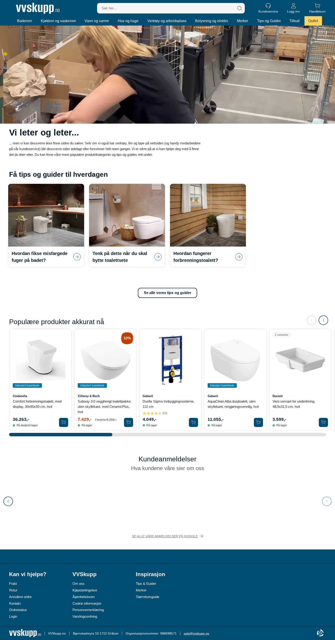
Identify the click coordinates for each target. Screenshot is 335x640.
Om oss (78, 583)
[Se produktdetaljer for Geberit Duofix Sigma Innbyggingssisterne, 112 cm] (170, 360)
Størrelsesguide (147, 597)
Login (13, 616)
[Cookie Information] (320, 633)
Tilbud (294, 21)
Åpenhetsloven (83, 597)
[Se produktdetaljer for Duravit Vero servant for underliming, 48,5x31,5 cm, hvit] (300, 360)
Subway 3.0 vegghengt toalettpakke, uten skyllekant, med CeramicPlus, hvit (104, 406)
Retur (13, 590)
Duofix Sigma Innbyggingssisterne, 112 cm (168, 403)
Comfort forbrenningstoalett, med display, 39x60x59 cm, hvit (37, 403)
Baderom (24, 21)
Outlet (313, 21)
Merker (242, 21)
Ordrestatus (18, 610)
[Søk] (239, 8)
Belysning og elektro (211, 21)
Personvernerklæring (88, 610)
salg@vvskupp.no (196, 633)
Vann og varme (97, 21)
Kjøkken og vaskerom (58, 21)
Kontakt (15, 603)
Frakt (13, 583)
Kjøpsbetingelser (84, 590)
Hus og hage (128, 21)
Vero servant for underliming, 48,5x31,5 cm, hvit (294, 403)
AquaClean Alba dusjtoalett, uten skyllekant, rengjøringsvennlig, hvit (233, 403)
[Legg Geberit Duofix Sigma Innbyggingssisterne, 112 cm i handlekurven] (193, 422)
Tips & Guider (146, 583)
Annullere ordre (20, 597)
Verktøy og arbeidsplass (166, 21)
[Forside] (37, 8)
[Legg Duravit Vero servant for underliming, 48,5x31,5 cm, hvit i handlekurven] (323, 422)
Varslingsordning (84, 616)
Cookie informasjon (86, 603)
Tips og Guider (269, 21)
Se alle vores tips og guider (167, 293)
